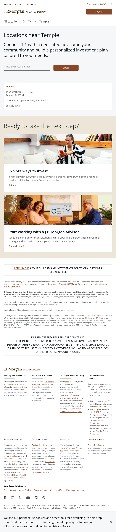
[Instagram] (12, 497)
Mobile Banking (25, 490)
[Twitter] (20, 497)
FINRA (87, 318)
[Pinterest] (43, 497)
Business (18, 4)
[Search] (110, 4)
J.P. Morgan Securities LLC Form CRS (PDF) (56, 284)
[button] (111, 522)
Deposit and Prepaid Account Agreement (67, 490)
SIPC (96, 318)
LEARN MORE (21, 268)
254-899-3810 (13, 105)
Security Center (40, 490)
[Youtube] (28, 497)
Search (66, 67)
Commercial (31, 4)
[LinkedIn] (36, 497)
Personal (7, 4)
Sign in (99, 11)
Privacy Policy (61, 526)
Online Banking (10, 490)
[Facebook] (5, 497)
